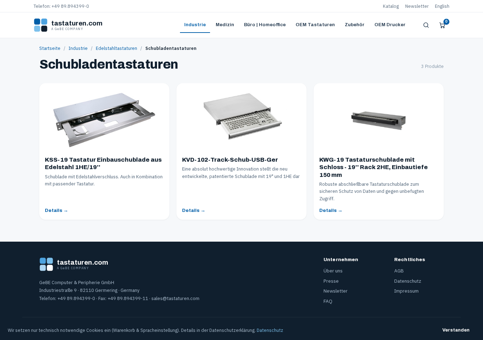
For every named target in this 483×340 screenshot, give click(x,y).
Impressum (406, 291)
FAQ (328, 301)
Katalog (391, 6)
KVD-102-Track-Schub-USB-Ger (230, 160)
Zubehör (355, 24)
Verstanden (456, 330)
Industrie (195, 24)
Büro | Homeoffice (265, 24)
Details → (56, 210)
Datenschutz (407, 281)
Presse (331, 281)
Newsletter (417, 6)
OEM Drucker (390, 24)
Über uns (333, 270)
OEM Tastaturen (315, 24)
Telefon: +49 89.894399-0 (61, 6)
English (442, 6)
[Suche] (426, 25)
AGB (399, 270)
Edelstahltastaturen (116, 48)
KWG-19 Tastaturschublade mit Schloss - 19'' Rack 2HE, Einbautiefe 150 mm (373, 167)
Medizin (225, 24)
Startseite (49, 48)
